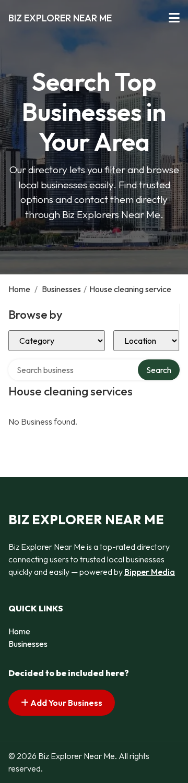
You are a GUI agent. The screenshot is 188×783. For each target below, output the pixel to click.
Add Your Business (65, 702)
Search (158, 370)
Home (19, 289)
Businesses (61, 289)
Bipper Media (149, 572)
